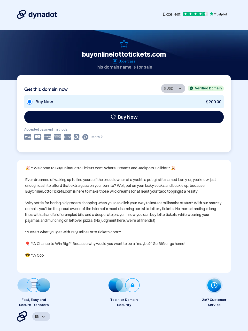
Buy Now (128, 117)
